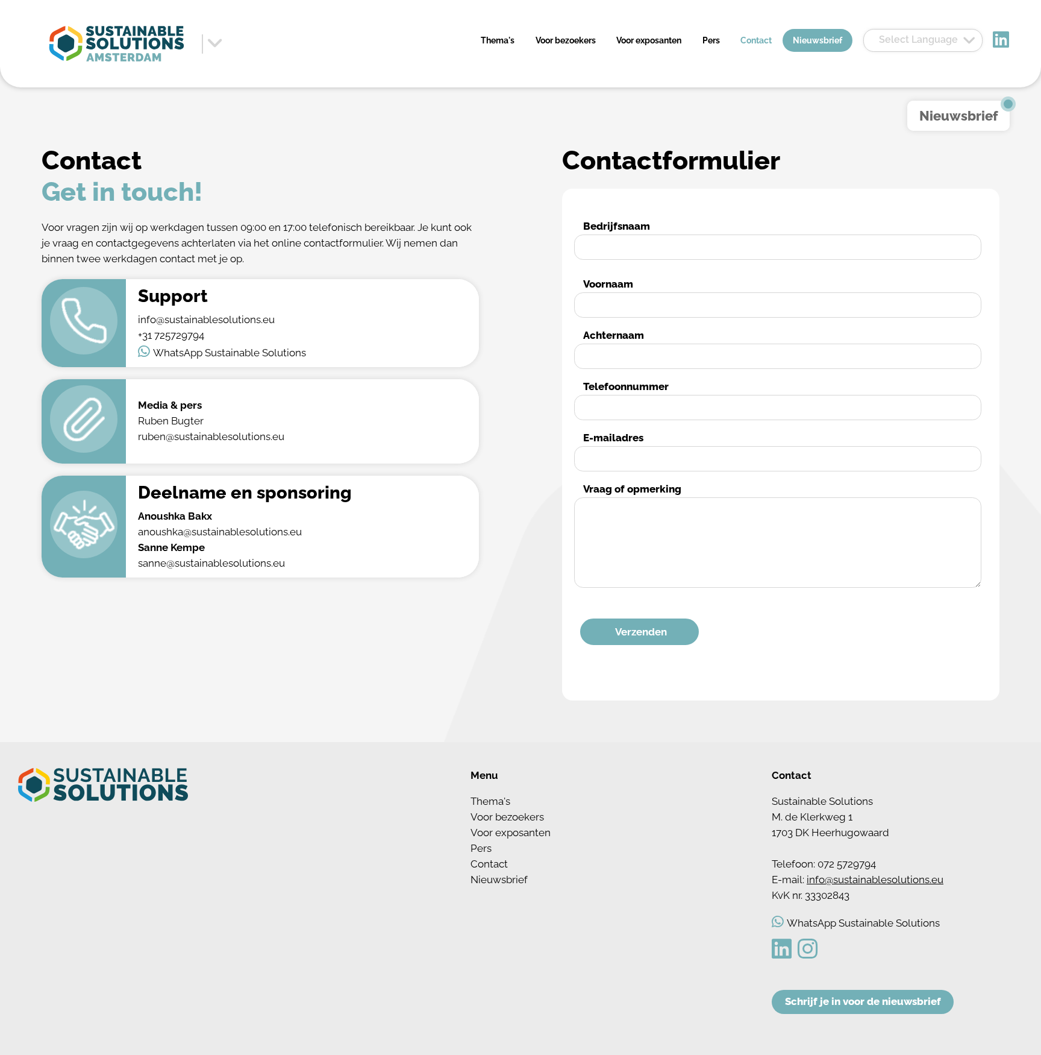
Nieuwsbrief (817, 40)
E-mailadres (613, 438)
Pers (711, 40)
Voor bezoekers (566, 40)
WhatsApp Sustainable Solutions (229, 353)
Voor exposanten (648, 40)
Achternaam (613, 335)
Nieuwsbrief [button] (958, 116)
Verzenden (641, 632)
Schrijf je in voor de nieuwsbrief (863, 1001)
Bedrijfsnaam (616, 226)
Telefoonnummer (626, 386)
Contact (756, 40)
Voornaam (608, 284)
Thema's (497, 40)
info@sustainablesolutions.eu (875, 880)
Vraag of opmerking (632, 489)
